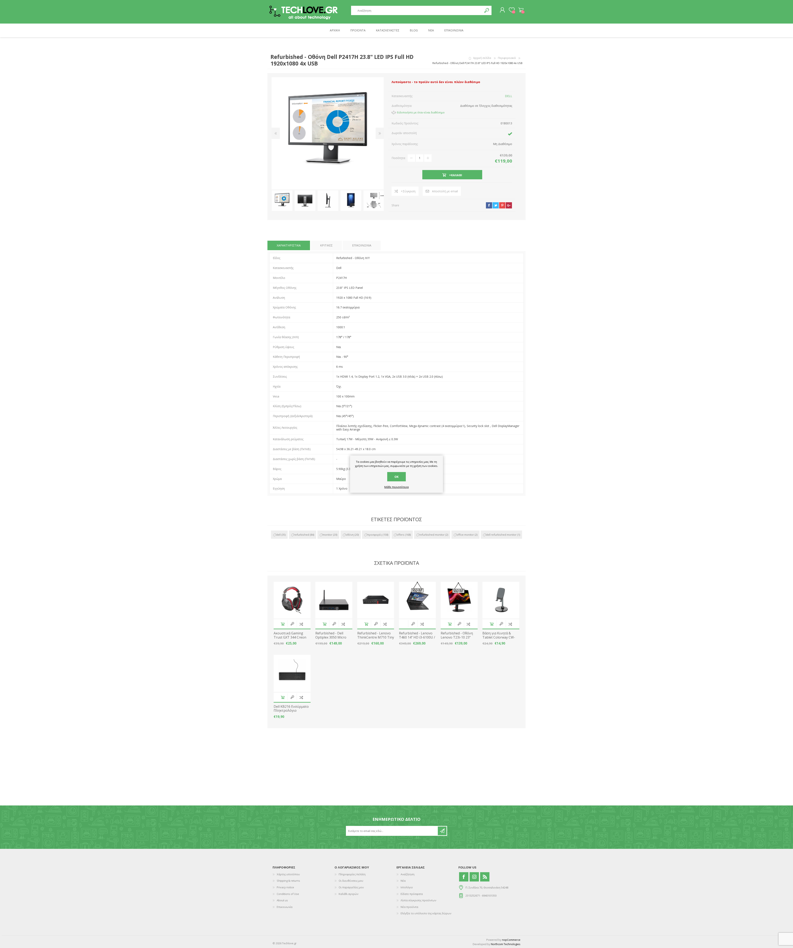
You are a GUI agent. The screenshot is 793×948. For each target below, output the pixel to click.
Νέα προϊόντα (409, 907)
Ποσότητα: (399, 158)
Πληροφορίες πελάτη (352, 874)
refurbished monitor (432, 534)
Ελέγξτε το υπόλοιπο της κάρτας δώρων (426, 913)
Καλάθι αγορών (521, 10)
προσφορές (374, 534)
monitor (327, 534)
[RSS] (484, 876)
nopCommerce (511, 940)
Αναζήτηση (486, 10)
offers (400, 534)
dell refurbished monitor (501, 534)
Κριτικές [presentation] (326, 245)
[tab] (288, 245)
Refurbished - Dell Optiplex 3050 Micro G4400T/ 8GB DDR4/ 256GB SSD (331, 639)
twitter (496, 205)
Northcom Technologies (505, 944)
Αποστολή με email (445, 191)
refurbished (301, 534)
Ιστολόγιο (407, 887)
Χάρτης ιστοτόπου (288, 874)
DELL (508, 96)
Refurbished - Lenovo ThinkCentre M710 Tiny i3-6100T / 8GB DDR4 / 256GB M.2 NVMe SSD (375, 639)
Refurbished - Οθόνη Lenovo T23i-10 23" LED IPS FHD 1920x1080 (459, 637)
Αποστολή (442, 831)
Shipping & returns (288, 881)
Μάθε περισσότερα (396, 487)
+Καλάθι (282, 624)
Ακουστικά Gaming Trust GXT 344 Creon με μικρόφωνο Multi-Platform (290, 639)
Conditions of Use (288, 894)
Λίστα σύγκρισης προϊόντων (418, 900)
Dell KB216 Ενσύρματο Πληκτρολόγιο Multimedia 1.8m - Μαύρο (291, 713)
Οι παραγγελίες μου (351, 887)
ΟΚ (396, 477)
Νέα (403, 881)
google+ (509, 205)
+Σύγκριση (408, 191)
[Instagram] (474, 876)
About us (282, 900)
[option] (282, 200)
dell (278, 534)
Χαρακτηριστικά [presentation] (289, 245)
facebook (489, 205)
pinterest (502, 205)
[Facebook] (463, 876)
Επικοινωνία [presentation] (361, 245)
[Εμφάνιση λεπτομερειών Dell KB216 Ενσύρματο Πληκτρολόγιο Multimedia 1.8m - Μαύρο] (292, 673)
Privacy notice (285, 887)
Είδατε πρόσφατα (412, 894)
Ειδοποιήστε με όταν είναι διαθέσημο (421, 112)
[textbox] (417, 10)
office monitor (465, 534)
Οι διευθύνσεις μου (351, 881)
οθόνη (350, 534)
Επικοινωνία (284, 907)
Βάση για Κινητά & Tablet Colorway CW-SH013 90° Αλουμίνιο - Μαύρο (500, 639)
